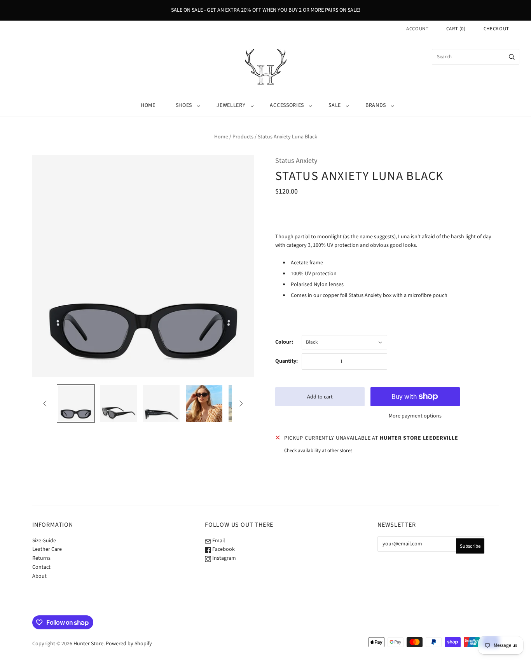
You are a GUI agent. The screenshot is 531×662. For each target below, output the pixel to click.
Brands (375, 105)
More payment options (415, 416)
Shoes (184, 105)
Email (218, 541)
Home (148, 105)
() (456, 28)
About (39, 576)
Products (242, 137)
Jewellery (231, 105)
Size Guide (44, 541)
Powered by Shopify (129, 644)
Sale (334, 105)
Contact (41, 567)
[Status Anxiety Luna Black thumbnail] (76, 403)
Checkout (496, 28)
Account (417, 28)
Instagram (223, 558)
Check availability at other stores (318, 450)
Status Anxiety (296, 161)
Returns (41, 558)
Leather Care (47, 549)
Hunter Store (88, 644)
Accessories (287, 105)
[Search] (511, 57)
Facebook (223, 549)
